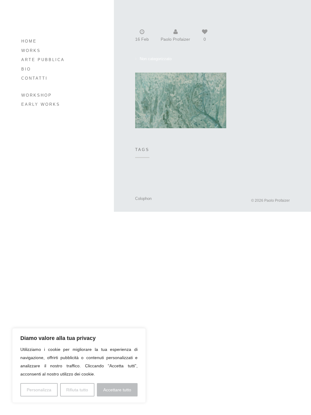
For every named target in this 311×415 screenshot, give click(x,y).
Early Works (40, 104)
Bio (26, 69)
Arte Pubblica (43, 59)
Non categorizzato (156, 59)
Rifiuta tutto (77, 389)
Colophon (143, 198)
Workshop (36, 95)
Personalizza (39, 389)
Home (29, 41)
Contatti (34, 78)
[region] (79, 365)
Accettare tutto (117, 389)
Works (31, 50)
